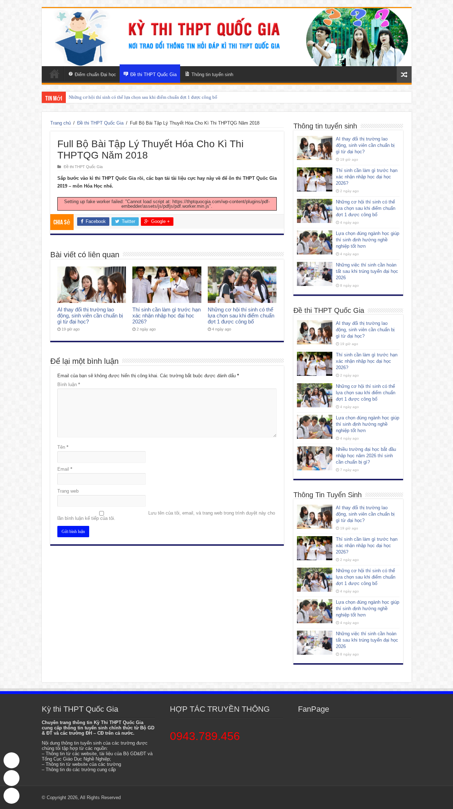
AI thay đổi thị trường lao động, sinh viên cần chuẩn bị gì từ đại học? (90, 315)
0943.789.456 (205, 736)
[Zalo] (11, 778)
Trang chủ (60, 123)
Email (64, 469)
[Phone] (11, 760)
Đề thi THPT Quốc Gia (100, 123)
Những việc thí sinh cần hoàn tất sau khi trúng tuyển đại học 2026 (367, 271)
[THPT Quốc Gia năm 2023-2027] (227, 37)
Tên (62, 447)
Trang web (68, 491)
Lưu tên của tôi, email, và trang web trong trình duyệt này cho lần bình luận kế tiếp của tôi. (166, 515)
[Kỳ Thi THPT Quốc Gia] (54, 73)
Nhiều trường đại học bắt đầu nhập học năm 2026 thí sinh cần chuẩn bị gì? (366, 456)
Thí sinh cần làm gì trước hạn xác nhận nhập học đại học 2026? (166, 315)
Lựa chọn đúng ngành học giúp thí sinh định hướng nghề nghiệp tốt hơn (367, 240)
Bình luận (68, 384)
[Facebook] (11, 796)
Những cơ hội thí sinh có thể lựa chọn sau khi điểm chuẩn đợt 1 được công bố (143, 97)
